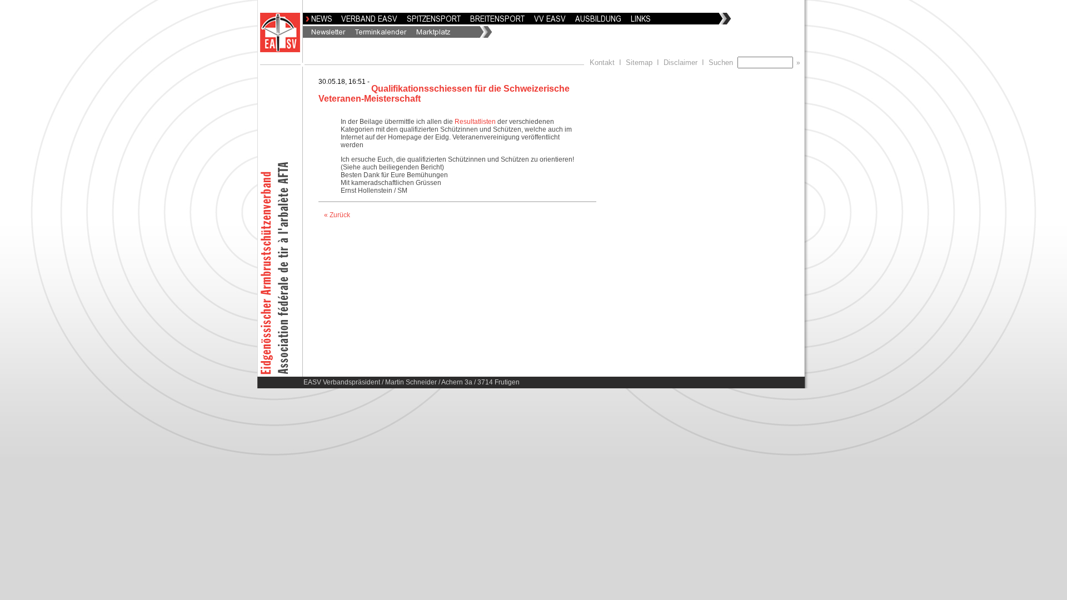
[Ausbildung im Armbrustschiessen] (596, 21)
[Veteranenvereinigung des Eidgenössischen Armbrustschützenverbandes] (547, 21)
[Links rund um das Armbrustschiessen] (638, 21)
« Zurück (337, 215)
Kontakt (602, 62)
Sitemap (639, 62)
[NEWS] (319, 20)
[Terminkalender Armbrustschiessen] (379, 33)
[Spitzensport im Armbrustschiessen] (431, 21)
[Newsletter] (326, 33)
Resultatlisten (475, 122)
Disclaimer (680, 62)
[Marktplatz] (431, 33)
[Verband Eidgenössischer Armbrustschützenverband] (367, 21)
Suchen (723, 62)
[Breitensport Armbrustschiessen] (495, 21)
